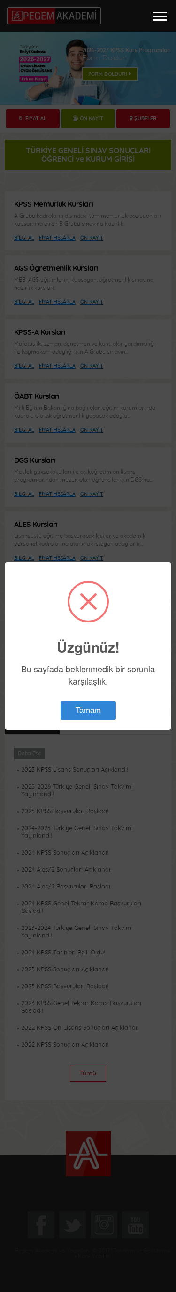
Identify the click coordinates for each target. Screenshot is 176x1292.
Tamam (88, 710)
